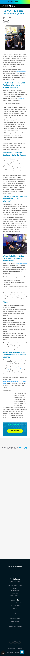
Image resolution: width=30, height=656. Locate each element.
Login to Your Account (15, 626)
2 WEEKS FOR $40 (15, 1)
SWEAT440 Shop (15, 605)
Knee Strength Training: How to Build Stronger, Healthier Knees (14, 486)
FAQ (15, 613)
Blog (15, 611)
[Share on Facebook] (4, 21)
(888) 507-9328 (15, 582)
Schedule (15, 624)
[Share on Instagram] (7, 21)
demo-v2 (6, 455)
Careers (15, 608)
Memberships (15, 621)
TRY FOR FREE (15, 430)
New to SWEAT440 (15, 603)
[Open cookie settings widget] (3, 653)
